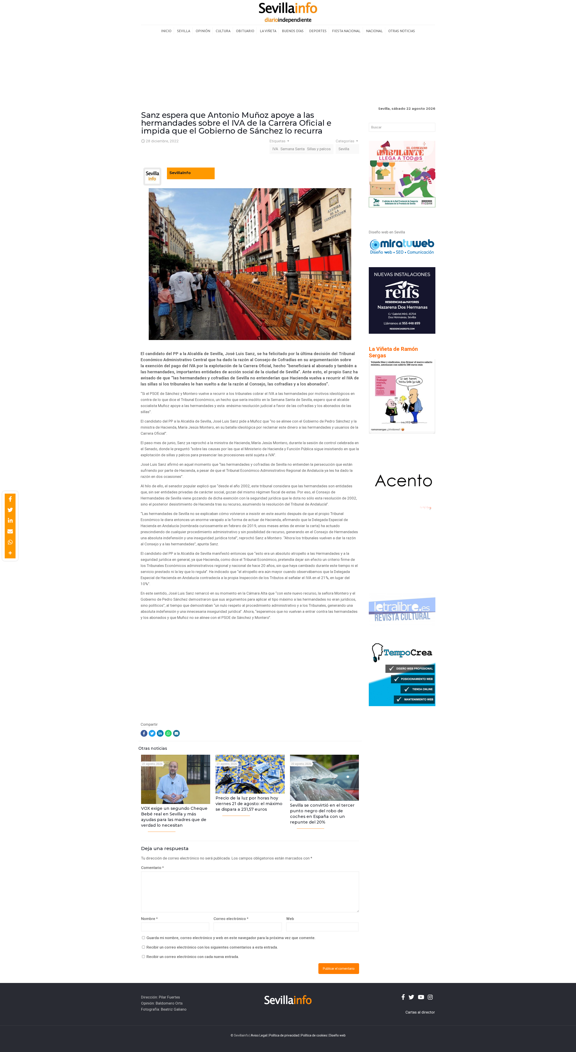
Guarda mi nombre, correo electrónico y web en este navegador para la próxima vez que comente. (230, 938)
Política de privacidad (284, 1035)
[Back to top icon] (554, 1043)
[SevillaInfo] (288, 12)
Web (290, 918)
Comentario (152, 867)
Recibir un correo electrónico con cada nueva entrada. (192, 956)
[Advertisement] (288, 70)
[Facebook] (144, 733)
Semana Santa (292, 149)
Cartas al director (420, 1012)
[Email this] (10, 531)
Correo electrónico (231, 918)
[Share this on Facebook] (10, 499)
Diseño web (337, 1035)
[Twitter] (152, 733)
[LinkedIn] (160, 733)
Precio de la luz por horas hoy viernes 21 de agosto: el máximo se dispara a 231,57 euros (249, 804)
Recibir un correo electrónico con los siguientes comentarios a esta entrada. (212, 947)
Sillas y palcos (319, 149)
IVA (275, 149)
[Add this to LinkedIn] (10, 520)
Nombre (149, 918)
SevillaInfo (180, 172)
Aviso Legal (259, 1035)
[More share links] (10, 553)
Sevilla (343, 149)
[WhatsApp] (168, 733)
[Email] (176, 733)
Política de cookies (314, 1035)
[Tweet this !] (10, 509)
